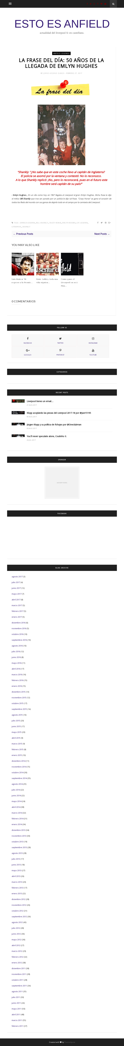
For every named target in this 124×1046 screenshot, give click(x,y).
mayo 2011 (16, 1008)
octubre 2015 (17, 703)
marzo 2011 (17, 1020)
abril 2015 (16, 738)
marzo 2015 (17, 743)
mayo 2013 (16, 870)
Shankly (26, 227)
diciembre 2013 (18, 830)
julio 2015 (16, 720)
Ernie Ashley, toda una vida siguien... (47, 281)
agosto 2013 (17, 853)
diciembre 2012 (18, 899)
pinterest (60, 355)
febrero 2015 (17, 749)
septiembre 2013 (19, 847)
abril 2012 (16, 945)
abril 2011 (16, 1014)
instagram (93, 343)
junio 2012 (16, 933)
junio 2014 (16, 795)
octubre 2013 (17, 841)
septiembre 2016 (19, 640)
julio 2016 (16, 651)
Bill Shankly (42, 223)
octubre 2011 (17, 980)
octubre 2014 (17, 772)
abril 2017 (16, 599)
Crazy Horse (55, 223)
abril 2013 (16, 876)
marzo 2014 (17, 812)
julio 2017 (16, 582)
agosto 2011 (17, 991)
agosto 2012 (17, 922)
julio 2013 (16, 859)
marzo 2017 (17, 605)
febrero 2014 (17, 818)
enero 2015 (17, 755)
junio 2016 (16, 657)
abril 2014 (16, 807)
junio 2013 (16, 864)
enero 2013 (17, 893)
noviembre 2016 (19, 628)
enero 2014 (17, 824)
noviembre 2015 (19, 697)
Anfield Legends (61, 53)
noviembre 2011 (19, 974)
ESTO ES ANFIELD (62, 24)
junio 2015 (16, 726)
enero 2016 (17, 686)
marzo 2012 (17, 951)
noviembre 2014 (19, 766)
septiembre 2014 (19, 778)
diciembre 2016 (18, 622)
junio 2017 (16, 588)
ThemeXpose (69, 1042)
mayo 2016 (16, 663)
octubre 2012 (17, 910)
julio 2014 (16, 789)
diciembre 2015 (18, 691)
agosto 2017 (17, 576)
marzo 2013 (17, 882)
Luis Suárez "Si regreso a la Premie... (22, 281)
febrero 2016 (17, 680)
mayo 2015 (16, 732)
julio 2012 (16, 928)
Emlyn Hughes (69, 223)
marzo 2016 (17, 674)
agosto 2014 (17, 784)
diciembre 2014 (18, 761)
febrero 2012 (17, 956)
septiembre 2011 (19, 985)
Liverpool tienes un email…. (40, 401)
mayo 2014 (16, 801)
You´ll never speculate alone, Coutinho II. (47, 436)
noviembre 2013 (19, 835)
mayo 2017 (16, 593)
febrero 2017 (17, 611)
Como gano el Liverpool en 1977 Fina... (69, 282)
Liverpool (16, 227)
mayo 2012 (16, 939)
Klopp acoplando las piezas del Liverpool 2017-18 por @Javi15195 (59, 412)
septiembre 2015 (19, 709)
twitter (60, 343)
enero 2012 (17, 962)
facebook (28, 343)
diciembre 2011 (18, 968)
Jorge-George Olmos (54, 73)
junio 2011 (16, 1003)
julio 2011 (16, 997)
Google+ (27, 355)
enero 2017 (17, 616)
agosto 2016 (17, 645)
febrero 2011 (17, 1026)
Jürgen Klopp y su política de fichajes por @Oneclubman (54, 424)
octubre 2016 (17, 634)
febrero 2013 (17, 887)
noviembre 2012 (19, 905)
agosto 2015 (17, 714)
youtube (93, 355)
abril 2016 (16, 668)
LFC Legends (82, 223)
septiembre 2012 (19, 916)
